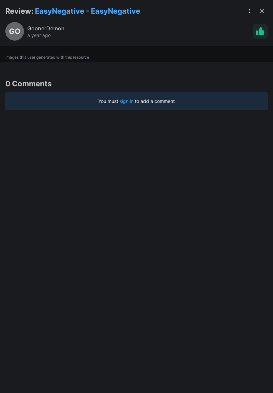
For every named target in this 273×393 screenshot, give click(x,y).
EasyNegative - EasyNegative (87, 11)
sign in (127, 101)
